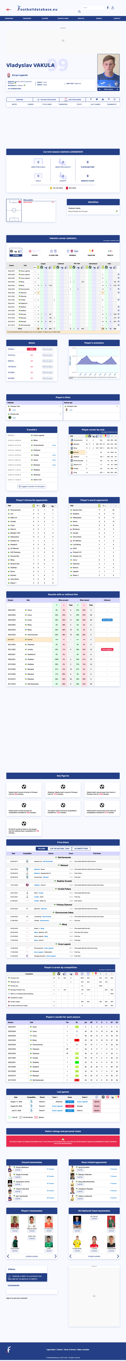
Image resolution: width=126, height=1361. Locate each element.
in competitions (81, 849)
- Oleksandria (43, 952)
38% (112, 468)
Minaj (22, 282)
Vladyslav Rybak (14, 1228)
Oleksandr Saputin (32, 1228)
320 (115, 321)
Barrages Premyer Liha (18, 990)
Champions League (17, 997)
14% (106, 982)
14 (87, 472)
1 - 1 (71, 928)
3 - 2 (71, 940)
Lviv (11, 514)
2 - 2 (71, 893)
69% (108, 444)
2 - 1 (71, 873)
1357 (101, 448)
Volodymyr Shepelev (85, 1189)
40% (115, 440)
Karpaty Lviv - (43, 861)
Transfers (63, 104)
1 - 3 (69, 1106)
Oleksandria (14, 537)
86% (100, 982)
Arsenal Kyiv (14, 556)
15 (38, 285)
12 (113, 521)
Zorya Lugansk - (41, 936)
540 (64, 978)
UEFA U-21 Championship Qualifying (22, 994)
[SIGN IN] (112, 8)
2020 (14, 410)
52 (87, 444)
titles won (46, 104)
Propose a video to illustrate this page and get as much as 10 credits (25, 1277)
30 (38, 321)
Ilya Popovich (94, 1216)
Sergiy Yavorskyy (22, 1174)
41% (115, 448)
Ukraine (20, 85)
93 (54, 978)
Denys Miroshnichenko (86, 1182)
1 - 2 (71, 877)
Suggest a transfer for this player (33, 486)
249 (82, 982)
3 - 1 (71, 861)
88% (108, 448)
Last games (95, 104)
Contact (59, 1350)
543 (50, 329)
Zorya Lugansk (20, 75)
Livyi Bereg (77, 545)
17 (87, 448)
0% (108, 452)
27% (106, 978)
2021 (71, 410)
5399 (82, 978)
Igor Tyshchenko (22, 1196)
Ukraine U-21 (78, 464)
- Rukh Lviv (40, 901)
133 (101, 461)
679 (97, 448)
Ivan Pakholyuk (77, 1228)
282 (82, 1001)
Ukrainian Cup (15, 982)
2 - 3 (71, 897)
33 (103, 321)
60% (112, 1001)
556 (115, 329)
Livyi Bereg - (42, 916)
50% (112, 440)
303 (50, 321)
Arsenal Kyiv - (41, 877)
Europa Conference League (19, 1005)
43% (108, 472)
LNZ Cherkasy (15, 552)
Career (30, 104)
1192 (50, 285)
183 (101, 457)
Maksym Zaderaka (85, 1174)
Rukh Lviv (13, 518)
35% (100, 978)
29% (112, 448)
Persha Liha (14, 986)
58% (88, 978)
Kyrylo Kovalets (83, 1167)
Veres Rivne (14, 579)
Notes (14, 104)
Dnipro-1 (13, 583)
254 (101, 440)
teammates (111, 104)
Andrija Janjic (32, 1236)
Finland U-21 (77, 552)
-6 (82, 1005)
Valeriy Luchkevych (85, 1196)
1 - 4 (71, 869)
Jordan (49, 1248)
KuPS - (38, 893)
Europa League (15, 1001)
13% (115, 468)
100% (112, 452)
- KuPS (38, 897)
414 (82, 329)
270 (115, 318)
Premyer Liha (15, 978)
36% (115, 472)
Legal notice (50, 1350)
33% (112, 444)
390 (97, 444)
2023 (14, 418)
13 (103, 314)
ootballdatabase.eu (39, 9)
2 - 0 (71, 885)
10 (38, 278)
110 (103, 329)
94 (38, 329)
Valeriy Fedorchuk (22, 1189)
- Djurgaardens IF (42, 873)
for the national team (59, 849)
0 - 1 (71, 948)
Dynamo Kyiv (15, 564)
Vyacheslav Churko (23, 1182)
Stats (79, 104)
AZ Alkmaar (14, 548)
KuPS (75, 548)
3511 (101, 444)
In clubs (41, 849)
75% (112, 457)
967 (50, 314)
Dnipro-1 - (39, 928)
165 (82, 282)
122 (101, 468)
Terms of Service (70, 1350)
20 (113, 510)
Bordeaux (76, 529)
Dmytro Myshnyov (22, 1167)
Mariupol (23, 314)
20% (108, 440)
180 (50, 318)
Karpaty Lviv (14, 541)
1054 (114, 314)
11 (103, 278)
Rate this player (47, 349)
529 (101, 472)
